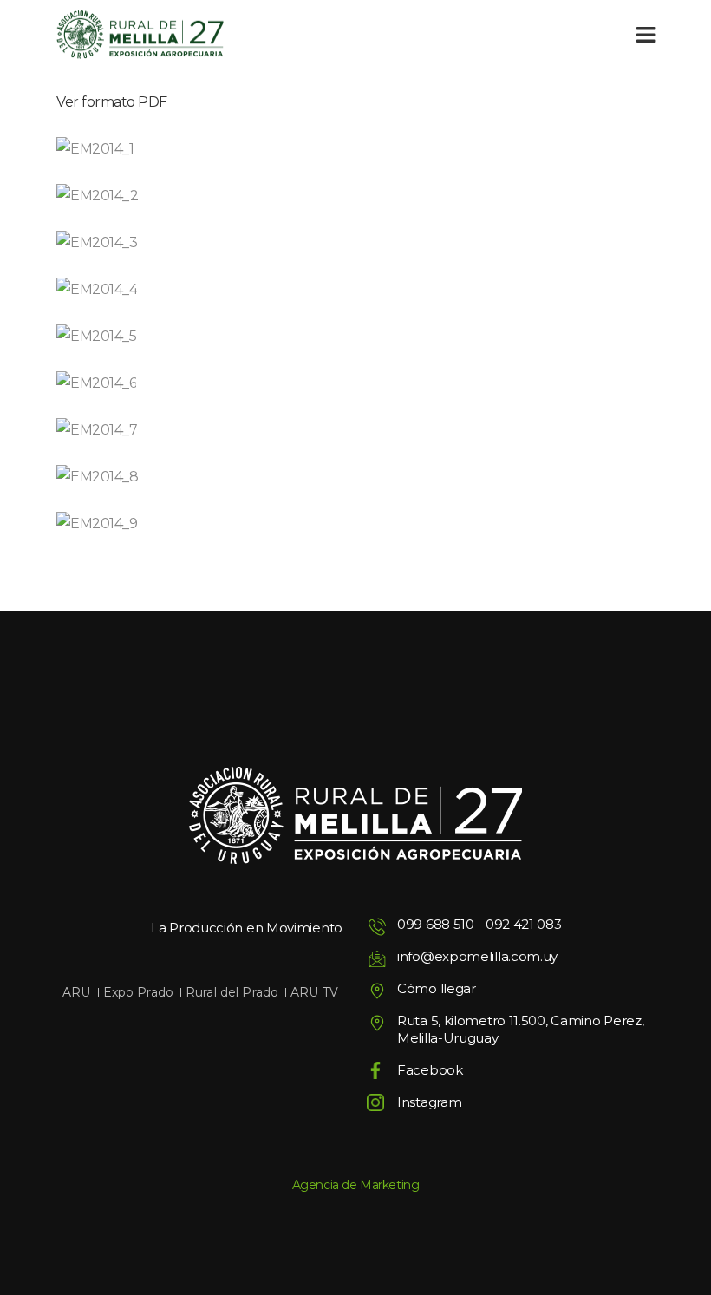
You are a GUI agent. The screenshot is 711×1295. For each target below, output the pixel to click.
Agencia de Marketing (356, 1185)
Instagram (429, 1102)
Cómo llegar (436, 988)
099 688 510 (435, 924)
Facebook (430, 1070)
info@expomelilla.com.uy (477, 956)
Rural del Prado (232, 992)
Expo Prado (138, 992)
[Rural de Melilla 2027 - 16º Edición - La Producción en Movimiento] (140, 35)
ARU (76, 992)
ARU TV (314, 992)
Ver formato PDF (111, 102)
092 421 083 (524, 924)
